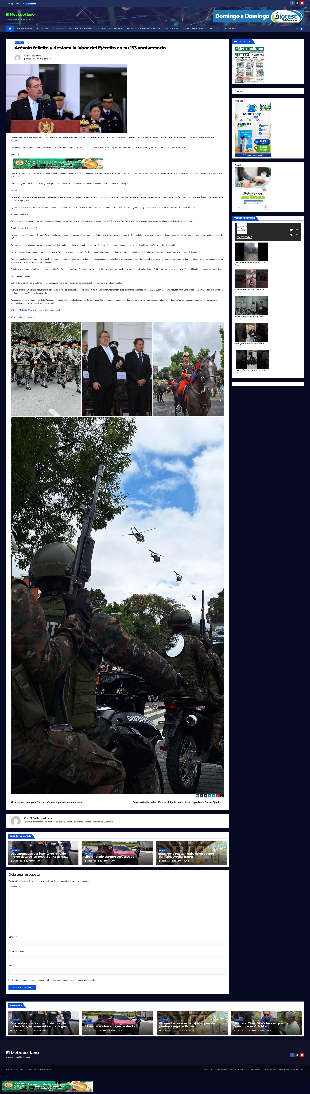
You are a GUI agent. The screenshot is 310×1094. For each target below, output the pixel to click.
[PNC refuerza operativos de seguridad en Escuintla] (252, 359)
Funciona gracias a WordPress (17, 1069)
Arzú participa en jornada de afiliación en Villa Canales (128, 29)
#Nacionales (45, 59)
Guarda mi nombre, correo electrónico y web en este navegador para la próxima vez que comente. (53, 980)
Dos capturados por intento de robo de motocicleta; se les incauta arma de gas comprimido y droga (38, 856)
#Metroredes (40, 310)
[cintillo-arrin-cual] (58, 164)
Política (213, 29)
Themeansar (46, 1069)
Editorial (58, 29)
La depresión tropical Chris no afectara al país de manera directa (47, 802)
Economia (42, 29)
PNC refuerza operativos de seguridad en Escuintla (261, 370)
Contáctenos (255, 1069)
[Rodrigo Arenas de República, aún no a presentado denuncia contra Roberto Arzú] (251, 332)
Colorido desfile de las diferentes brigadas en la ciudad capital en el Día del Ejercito (177, 802)
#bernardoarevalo (53, 310)
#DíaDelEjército (28, 310)
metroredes (244, 237)
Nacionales (172, 29)
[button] (297, 29)
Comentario (14, 887)
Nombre (12, 937)
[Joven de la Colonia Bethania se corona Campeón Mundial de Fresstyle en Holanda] (251, 278)
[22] (253, 130)
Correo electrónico (17, 951)
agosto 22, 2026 (20, 1030)
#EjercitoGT (16, 310)
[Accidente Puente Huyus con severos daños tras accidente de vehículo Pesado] (251, 252)
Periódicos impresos (80, 29)
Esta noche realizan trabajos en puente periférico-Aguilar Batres (186, 855)
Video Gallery (24, 29)
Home (206, 1069)
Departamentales (194, 29)
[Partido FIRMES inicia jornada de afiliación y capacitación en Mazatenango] (251, 305)
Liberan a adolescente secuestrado (109, 856)
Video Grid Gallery (297, 1069)
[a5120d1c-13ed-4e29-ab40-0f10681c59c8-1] (253, 189)
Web (10, 966)
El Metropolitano (20, 14)
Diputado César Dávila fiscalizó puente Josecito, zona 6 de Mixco (261, 1024)
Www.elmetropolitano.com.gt (23, 317)
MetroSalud (230, 29)
